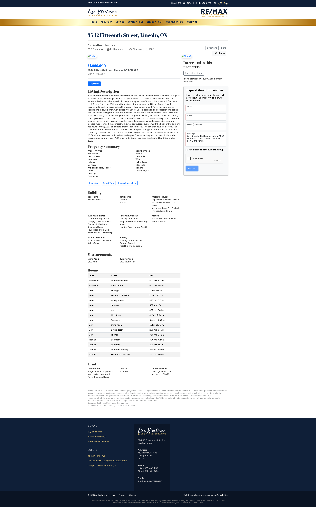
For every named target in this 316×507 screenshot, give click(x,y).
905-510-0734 (185, 3)
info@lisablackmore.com (106, 2)
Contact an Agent (194, 73)
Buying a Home (95, 431)
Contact (192, 22)
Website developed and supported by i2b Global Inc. (206, 495)
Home (94, 22)
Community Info (174, 22)
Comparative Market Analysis (102, 465)
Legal (113, 495)
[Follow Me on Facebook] (220, 3)
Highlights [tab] (94, 83)
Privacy (122, 495)
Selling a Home (154, 22)
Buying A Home (135, 22)
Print (223, 47)
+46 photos (219, 53)
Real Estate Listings (97, 436)
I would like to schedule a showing (205, 149)
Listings (120, 22)
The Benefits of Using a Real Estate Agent (108, 460)
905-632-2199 (209, 3)
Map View (94, 183)
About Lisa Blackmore (98, 441)
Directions (212, 47)
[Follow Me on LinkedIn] (226, 3)
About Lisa (106, 22)
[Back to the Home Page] (122, 12)
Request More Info (127, 183)
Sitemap (132, 495)
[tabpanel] (134, 133)
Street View (108, 183)
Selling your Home (96, 455)
